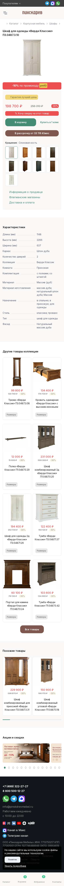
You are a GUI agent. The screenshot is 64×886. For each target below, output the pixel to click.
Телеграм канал (17, 835)
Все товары (32, 629)
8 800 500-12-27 (14, 791)
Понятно (12, 859)
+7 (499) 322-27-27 (15, 786)
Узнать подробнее (15, 866)
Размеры (11, 414)
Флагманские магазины (24, 197)
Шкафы (53, 23)
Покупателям (10, 3)
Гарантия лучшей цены (24, 97)
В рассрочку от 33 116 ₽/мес (32, 133)
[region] (32, 22)
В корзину (21, 122)
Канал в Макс (16, 830)
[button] (5, 768)
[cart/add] (27, 415)
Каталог (14, 23)
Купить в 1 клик (49, 122)
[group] (26, 753)
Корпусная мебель (34, 23)
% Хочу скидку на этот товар (32, 113)
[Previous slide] (9, 59)
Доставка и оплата (21, 202)
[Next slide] (55, 59)
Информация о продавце (26, 192)
